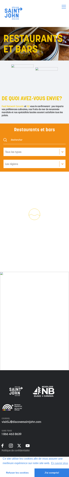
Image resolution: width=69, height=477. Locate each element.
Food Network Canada (13, 106)
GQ (28, 106)
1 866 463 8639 (11, 434)
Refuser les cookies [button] (17, 472)
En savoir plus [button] (59, 463)
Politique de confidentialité (16, 450)
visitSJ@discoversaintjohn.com (21, 422)
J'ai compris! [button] (52, 472)
